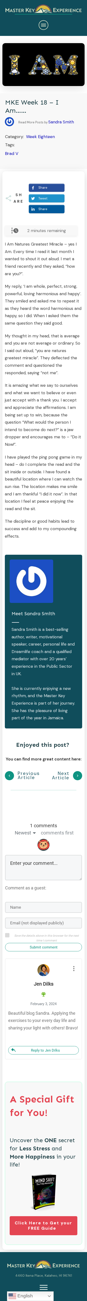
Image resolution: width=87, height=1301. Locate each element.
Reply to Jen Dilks (45, 1050)
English (24, 1295)
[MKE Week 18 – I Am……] (43, 64)
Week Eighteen (40, 136)
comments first (57, 833)
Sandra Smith (61, 122)
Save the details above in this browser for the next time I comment (46, 938)
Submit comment (44, 947)
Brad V (11, 153)
